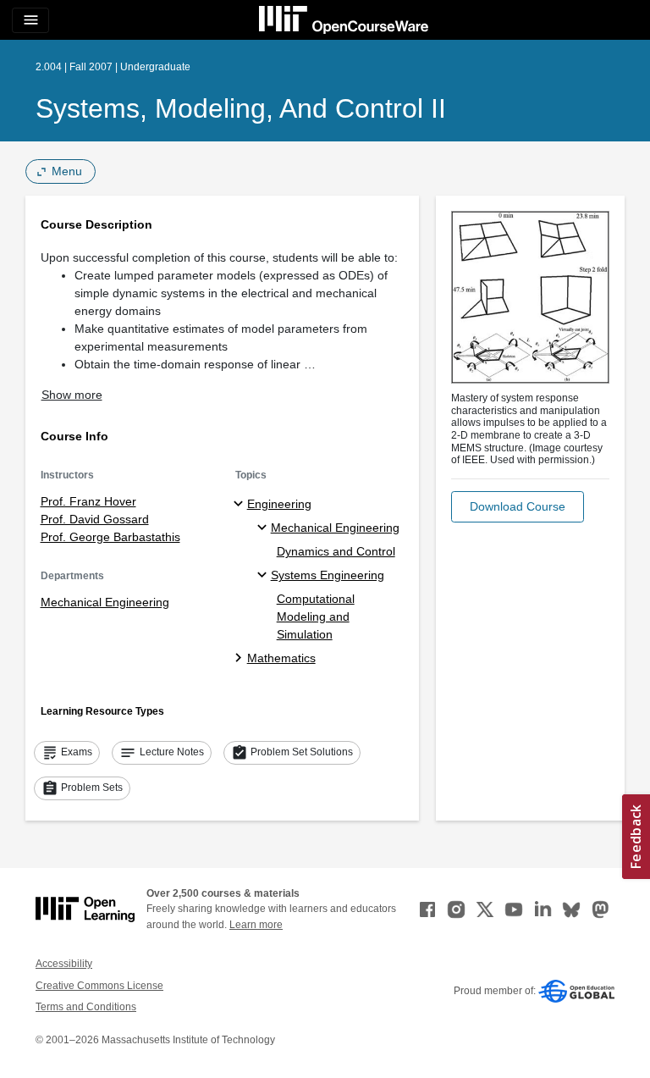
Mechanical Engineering (105, 602)
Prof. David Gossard (95, 519)
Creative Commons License (99, 986)
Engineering (279, 504)
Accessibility (64, 964)
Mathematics (281, 658)
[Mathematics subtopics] (240, 659)
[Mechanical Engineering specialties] (264, 528)
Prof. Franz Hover (88, 501)
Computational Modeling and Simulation (316, 616)
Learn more (256, 925)
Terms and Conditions (86, 1007)
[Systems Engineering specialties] (264, 576)
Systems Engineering (327, 575)
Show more (71, 394)
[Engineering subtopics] (240, 505)
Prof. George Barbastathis (110, 537)
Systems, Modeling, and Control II (241, 108)
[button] (517, 506)
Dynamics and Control (336, 551)
